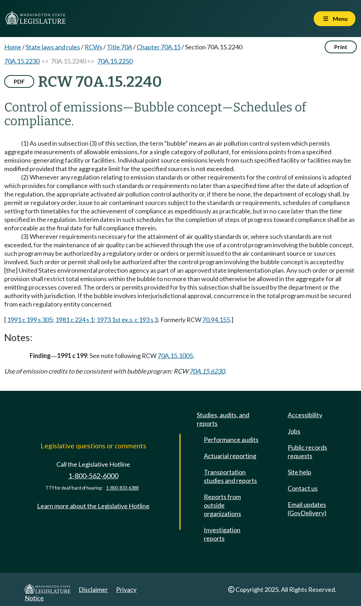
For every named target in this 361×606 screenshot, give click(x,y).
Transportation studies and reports (230, 476)
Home (12, 47)
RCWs (93, 47)
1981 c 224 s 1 (74, 319)
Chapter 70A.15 (158, 47)
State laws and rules (53, 47)
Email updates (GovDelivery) (307, 509)
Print (340, 46)
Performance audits (231, 439)
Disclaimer (93, 589)
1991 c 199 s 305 (30, 319)
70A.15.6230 (207, 371)
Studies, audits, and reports (223, 419)
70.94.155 (216, 319)
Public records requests (307, 451)
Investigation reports (222, 534)
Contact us (303, 488)
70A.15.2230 (21, 61)
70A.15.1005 (175, 355)
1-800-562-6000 (93, 476)
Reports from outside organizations (222, 505)
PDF (19, 81)
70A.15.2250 (115, 61)
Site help (299, 472)
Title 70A (119, 47)
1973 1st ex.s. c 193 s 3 (127, 319)
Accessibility (305, 415)
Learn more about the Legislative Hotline (93, 506)
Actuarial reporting (230, 456)
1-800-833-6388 (122, 488)
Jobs (294, 431)
